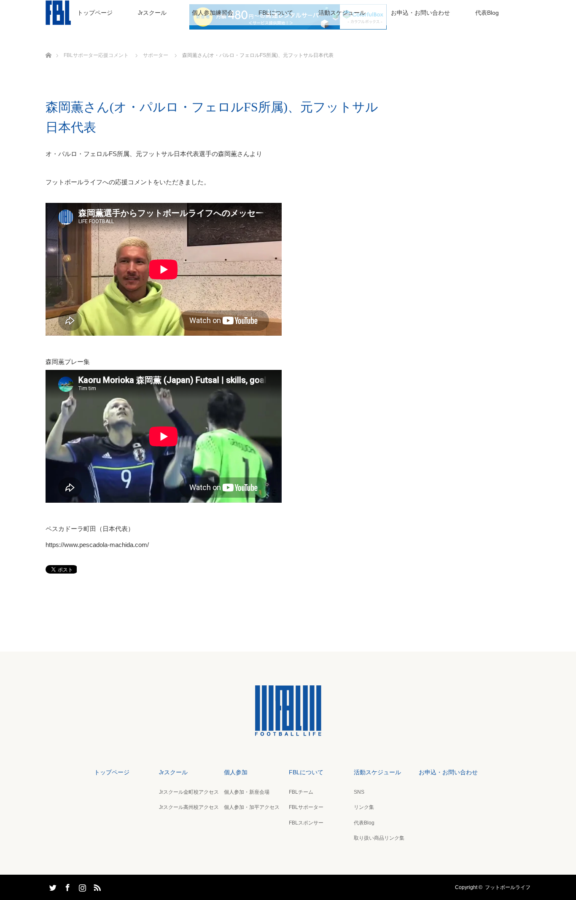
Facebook (66, 886)
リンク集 (364, 807)
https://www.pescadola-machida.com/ (97, 544)
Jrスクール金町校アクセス (189, 792)
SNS (359, 792)
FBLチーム (301, 792)
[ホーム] (48, 45)
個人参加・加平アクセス (252, 807)
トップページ (95, 12)
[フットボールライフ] (288, 730)
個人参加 (236, 772)
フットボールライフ (507, 887)
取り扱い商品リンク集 (379, 838)
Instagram (81, 886)
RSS (96, 886)
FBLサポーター (306, 807)
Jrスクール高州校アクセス (189, 807)
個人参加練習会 (212, 12)
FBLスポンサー (306, 823)
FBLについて (275, 12)
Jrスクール (152, 12)
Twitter (52, 886)
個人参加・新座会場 (246, 792)
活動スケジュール (342, 12)
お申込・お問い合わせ (420, 12)
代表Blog (487, 12)
